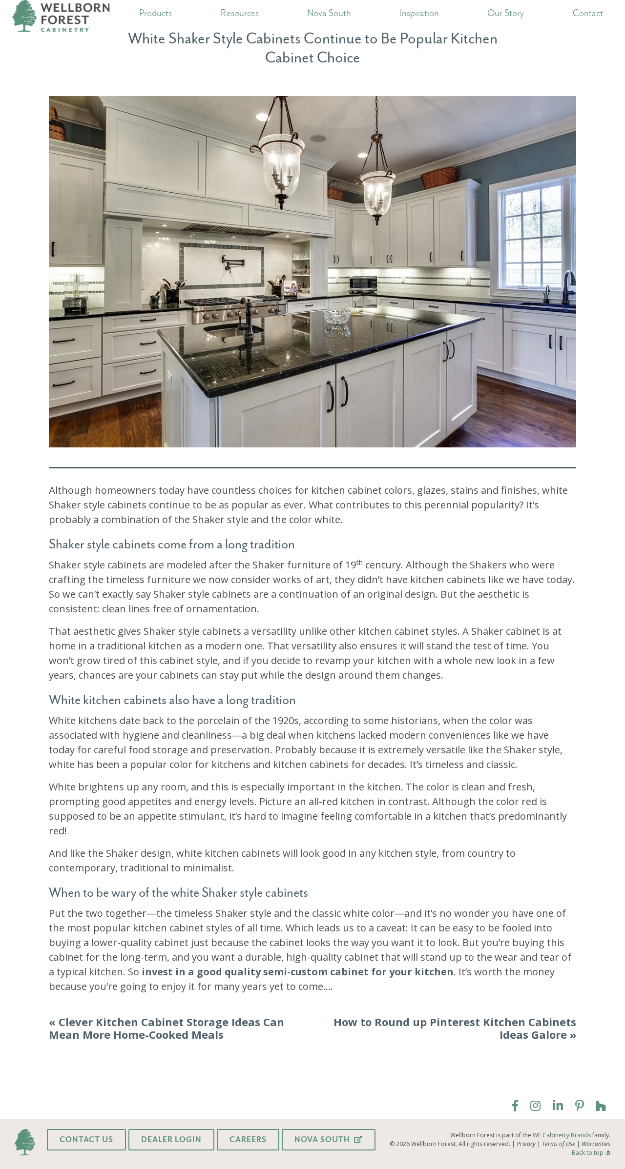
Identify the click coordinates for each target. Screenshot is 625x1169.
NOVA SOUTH (323, 1139)
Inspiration (419, 12)
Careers (248, 1139)
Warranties (596, 1144)
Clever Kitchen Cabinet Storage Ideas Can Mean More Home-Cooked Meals (166, 1028)
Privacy (526, 1144)
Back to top (588, 1153)
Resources (240, 12)
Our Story (505, 12)
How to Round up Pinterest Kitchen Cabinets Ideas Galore (454, 1028)
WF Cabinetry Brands (562, 1135)
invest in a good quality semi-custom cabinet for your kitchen (298, 971)
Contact (588, 12)
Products (155, 12)
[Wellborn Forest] (61, 17)
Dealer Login (171, 1139)
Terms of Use (558, 1144)
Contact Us (86, 1139)
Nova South (329, 12)
